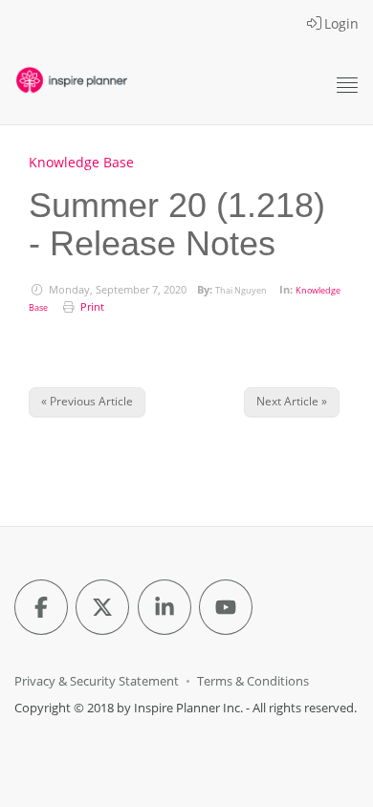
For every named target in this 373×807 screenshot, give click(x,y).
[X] (102, 607)
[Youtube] (225, 607)
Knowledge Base (81, 162)
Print (92, 307)
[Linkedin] (164, 607)
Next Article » (291, 401)
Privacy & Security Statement (96, 681)
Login (341, 23)
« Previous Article (87, 401)
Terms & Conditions (253, 681)
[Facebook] (41, 607)
